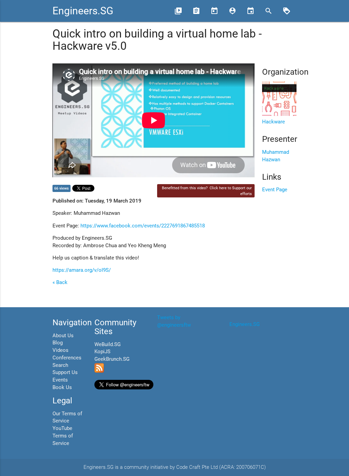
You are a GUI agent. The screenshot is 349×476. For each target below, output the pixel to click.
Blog (57, 343)
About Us (63, 336)
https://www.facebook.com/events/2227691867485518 (142, 226)
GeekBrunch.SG (112, 359)
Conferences (66, 358)
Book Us (62, 387)
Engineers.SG (82, 11)
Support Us (65, 372)
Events (60, 380)
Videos (60, 350)
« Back (59, 282)
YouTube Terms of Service (62, 436)
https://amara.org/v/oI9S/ (81, 270)
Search (60, 365)
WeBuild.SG (107, 344)
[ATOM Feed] (99, 371)
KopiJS (102, 352)
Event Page (274, 190)
